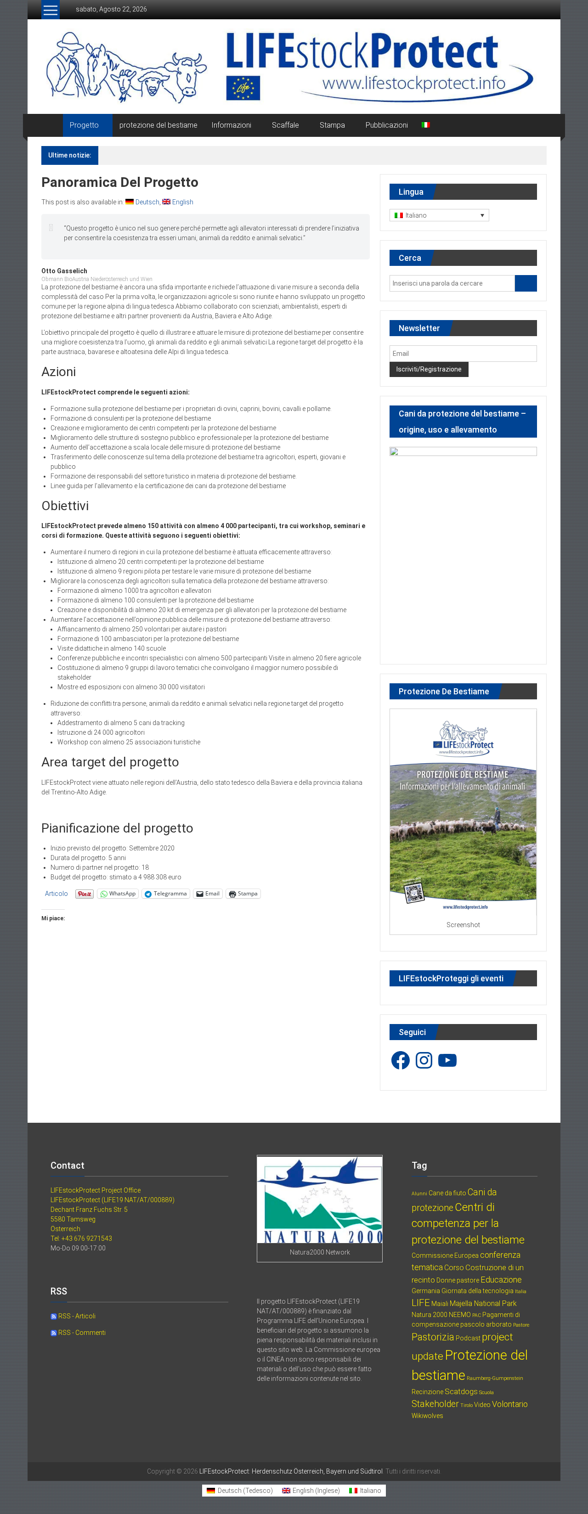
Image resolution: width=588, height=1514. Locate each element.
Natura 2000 (429, 1314)
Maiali (439, 1303)
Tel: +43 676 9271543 (81, 1238)
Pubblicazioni (387, 125)
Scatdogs (461, 1391)
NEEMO (460, 1314)
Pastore (521, 1325)
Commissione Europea (445, 1255)
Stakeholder (435, 1404)
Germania (426, 1290)
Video (482, 1404)
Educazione (501, 1279)
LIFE (421, 1302)
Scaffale (285, 125)
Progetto (84, 125)
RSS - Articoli (76, 1316)
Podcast (468, 1338)
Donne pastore (457, 1280)
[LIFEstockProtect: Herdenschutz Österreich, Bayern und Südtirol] (52, 125)
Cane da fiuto (447, 1193)
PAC (476, 1315)
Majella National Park (483, 1303)
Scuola (486, 1393)
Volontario (510, 1404)
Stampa (332, 125)
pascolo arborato (486, 1324)
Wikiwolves (427, 1415)
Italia (520, 1291)
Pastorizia (433, 1337)
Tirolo (466, 1405)
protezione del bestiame (158, 125)
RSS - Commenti (81, 1332)
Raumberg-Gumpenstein (495, 1378)
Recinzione (427, 1392)
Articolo (56, 893)
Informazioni (231, 125)
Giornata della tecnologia (477, 1290)
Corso (454, 1267)
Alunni (419, 1194)
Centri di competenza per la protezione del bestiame (468, 1223)
